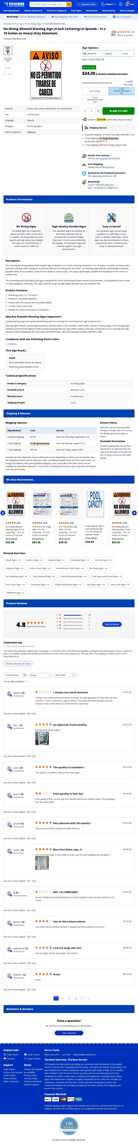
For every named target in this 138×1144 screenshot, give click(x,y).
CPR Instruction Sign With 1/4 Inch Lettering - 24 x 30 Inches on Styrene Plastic (68, 532)
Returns (10, 1058)
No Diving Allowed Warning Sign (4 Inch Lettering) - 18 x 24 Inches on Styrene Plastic (15, 532)
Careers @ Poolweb (33, 1069)
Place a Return (10, 1078)
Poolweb (8, 23)
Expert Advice (33, 1058)
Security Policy (30, 1078)
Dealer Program (31, 1084)
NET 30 (64, 1108)
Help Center (12, 1054)
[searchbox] (13, 675)
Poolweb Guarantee (113, 455)
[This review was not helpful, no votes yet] (33, 713)
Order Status (33, 1054)
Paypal (70, 1105)
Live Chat (66, 1054)
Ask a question (127, 35)
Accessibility (29, 1072)
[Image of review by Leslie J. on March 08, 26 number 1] (42, 863)
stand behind (98, 176)
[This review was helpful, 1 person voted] (28, 881)
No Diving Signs (34, 23)
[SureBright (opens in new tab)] (129, 82)
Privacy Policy (30, 1075)
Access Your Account (13, 1072)
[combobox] (51, 4)
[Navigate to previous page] (49, 998)
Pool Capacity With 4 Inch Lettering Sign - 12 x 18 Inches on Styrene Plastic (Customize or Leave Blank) (95, 533)
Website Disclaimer (33, 1081)
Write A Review (112, 624)
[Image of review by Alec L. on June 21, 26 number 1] (42, 738)
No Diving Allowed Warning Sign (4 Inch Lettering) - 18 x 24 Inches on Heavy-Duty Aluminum (121, 532)
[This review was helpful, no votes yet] (28, 713)
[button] (108, 4)
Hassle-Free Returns (97, 16)
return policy (126, 430)
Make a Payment (11, 1081)
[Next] (134, 513)
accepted (104, 158)
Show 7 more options (92, 59)
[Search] (68, 4)
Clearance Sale (88, 4)
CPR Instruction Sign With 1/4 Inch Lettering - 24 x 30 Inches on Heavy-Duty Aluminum (41, 532)
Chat (22, 16)
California (31, 132)
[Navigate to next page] (88, 998)
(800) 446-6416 (37, 16)
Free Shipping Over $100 (66, 16)
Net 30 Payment (123, 16)
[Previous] (3, 513)
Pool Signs (19, 23)
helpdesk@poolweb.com (84, 1054)
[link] (119, 111)
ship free (110, 167)
